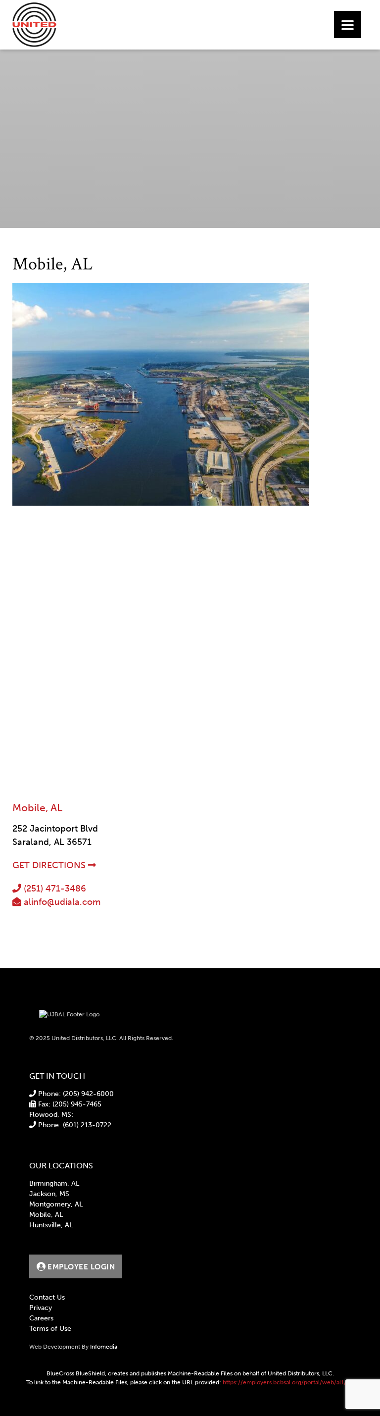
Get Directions (50, 865)
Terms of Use (50, 1328)
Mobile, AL (46, 1214)
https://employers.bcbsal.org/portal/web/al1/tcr (288, 1382)
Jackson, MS (49, 1194)
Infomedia (103, 1346)
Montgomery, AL (56, 1204)
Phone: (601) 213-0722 (73, 1125)
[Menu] (347, 24)
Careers (41, 1318)
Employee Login (80, 1266)
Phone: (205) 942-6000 (75, 1094)
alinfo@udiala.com (60, 901)
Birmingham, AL (54, 1183)
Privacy (40, 1308)
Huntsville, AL (51, 1225)
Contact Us (47, 1297)
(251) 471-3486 (53, 888)
